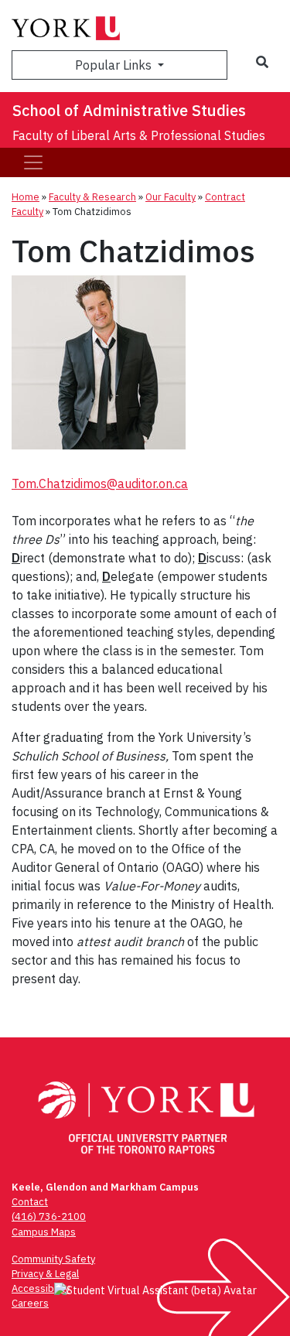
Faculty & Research (92, 196)
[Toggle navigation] (33, 162)
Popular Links (115, 65)
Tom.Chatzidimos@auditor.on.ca (100, 483)
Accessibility (41, 1288)
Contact (30, 1201)
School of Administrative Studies (129, 110)
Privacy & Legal (45, 1273)
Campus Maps (44, 1232)
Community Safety (53, 1259)
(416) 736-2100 (49, 1216)
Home (25, 196)
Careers (30, 1303)
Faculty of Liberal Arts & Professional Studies (138, 135)
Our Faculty (170, 196)
